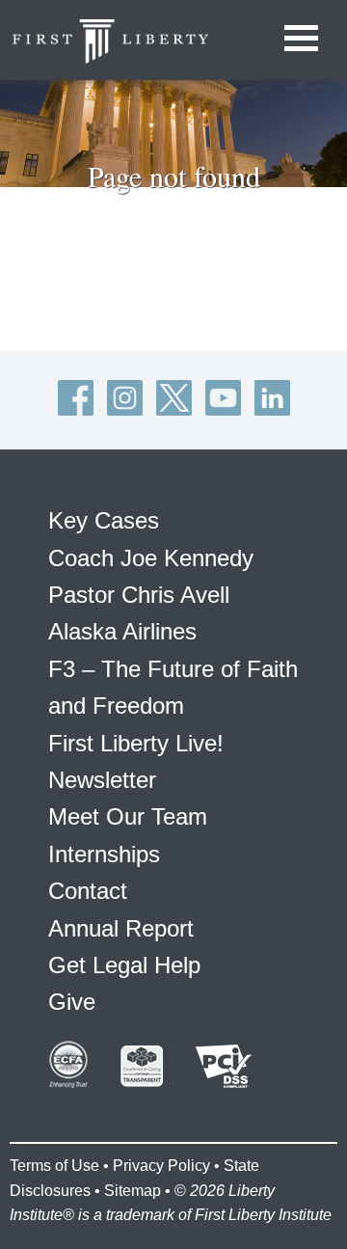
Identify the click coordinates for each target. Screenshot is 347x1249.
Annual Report (121, 928)
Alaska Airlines (122, 631)
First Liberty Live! (136, 743)
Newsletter (102, 780)
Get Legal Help (124, 965)
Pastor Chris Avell (138, 595)
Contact (87, 891)
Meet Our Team (127, 816)
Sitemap (132, 1190)
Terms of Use (54, 1165)
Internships (104, 854)
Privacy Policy (161, 1165)
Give (71, 1002)
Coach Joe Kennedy (151, 558)
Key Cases (103, 520)
